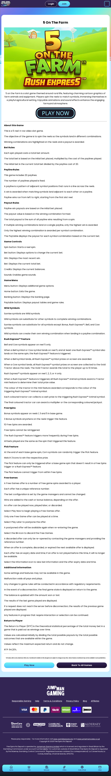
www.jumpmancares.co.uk (88, 739)
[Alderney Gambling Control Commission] (91, 725)
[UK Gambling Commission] (56, 725)
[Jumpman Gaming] (55, 694)
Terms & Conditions (52, 701)
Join (64, 3)
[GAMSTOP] (39, 725)
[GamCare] (17, 725)
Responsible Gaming (21, 701)
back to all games (82, 665)
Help (37, 701)
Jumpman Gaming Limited (48, 746)
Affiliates (95, 701)
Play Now (29, 665)
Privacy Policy (72, 701)
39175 (45, 749)
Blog (85, 701)
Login (51, 3)
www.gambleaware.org (63, 739)
